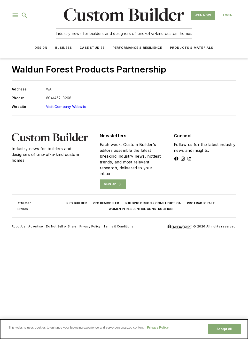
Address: (20, 89)
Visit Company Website (66, 107)
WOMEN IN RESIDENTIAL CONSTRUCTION (141, 209)
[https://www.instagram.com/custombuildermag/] (182, 158)
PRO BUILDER (76, 203)
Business (63, 47)
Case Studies (92, 47)
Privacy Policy (90, 226)
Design (41, 47)
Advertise (35, 226)
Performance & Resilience (137, 47)
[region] (124, 329)
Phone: (18, 98)
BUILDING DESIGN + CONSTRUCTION (153, 203)
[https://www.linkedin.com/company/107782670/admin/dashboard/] (189, 158)
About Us (18, 226)
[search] (24, 15)
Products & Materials (191, 47)
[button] (15, 15)
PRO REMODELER (106, 203)
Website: (19, 107)
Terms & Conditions (118, 226)
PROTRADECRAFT (201, 203)
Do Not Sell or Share (61, 226)
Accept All (224, 329)
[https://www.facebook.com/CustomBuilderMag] (176, 158)
